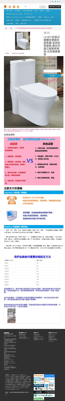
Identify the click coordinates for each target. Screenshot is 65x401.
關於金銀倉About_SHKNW (9, 356)
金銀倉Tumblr (18, 379)
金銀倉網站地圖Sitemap (24, 338)
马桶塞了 (31, 131)
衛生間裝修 (31, 129)
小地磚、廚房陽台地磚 (27, 10)
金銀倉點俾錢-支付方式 (9, 355)
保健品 (16, 23)
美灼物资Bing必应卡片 (21, 384)
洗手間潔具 (26, 129)
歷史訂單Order (52, 336)
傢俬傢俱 (17, 20)
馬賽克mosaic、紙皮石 (49, 17)
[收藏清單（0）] (55, 1)
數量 (45, 68)
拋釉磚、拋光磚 (9, 20)
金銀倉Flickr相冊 (14, 378)
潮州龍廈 (48, 57)
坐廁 (18, 129)
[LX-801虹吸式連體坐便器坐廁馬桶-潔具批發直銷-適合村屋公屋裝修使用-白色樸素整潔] (22, 40)
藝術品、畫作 (23, 23)
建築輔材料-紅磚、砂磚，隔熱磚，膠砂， (43, 20)
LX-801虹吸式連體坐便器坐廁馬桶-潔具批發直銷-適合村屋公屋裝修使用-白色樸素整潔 (33, 28)
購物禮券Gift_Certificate (39, 338)
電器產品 (40, 17)
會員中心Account (52, 335)
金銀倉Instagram (26, 383)
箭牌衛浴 (50, 129)
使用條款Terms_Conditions (10, 363)
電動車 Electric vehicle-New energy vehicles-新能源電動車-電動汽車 (21, 17)
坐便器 (13, 129)
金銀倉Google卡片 (16, 386)
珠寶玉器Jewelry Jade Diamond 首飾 (14, 14)
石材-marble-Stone (28, 14)
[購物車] (57, 1)
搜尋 (11, 28)
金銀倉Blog (28, 378)
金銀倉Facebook (18, 381)
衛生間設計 (37, 129)
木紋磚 (35, 10)
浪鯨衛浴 (46, 129)
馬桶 (8, 129)
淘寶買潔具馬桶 (10, 131)
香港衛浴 (55, 129)
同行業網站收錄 (9, 23)
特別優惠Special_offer (38, 339)
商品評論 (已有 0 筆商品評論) (18, 53)
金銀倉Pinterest (14, 375)
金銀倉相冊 (21, 378)
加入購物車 (52, 75)
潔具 (10, 129)
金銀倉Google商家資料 (20, 376)
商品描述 (7, 53)
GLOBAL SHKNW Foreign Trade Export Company (17, 387)
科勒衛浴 (42, 129)
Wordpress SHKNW (9, 376)
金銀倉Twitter (23, 375)
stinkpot (27, 131)
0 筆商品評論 (54, 79)
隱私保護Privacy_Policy (9, 361)
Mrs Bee (17, 389)
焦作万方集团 (18, 383)
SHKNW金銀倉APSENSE (10, 384)
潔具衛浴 (42, 10)
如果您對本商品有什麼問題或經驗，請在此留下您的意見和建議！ (52, 81)
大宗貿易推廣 (17, 10)
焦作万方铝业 (10, 383)
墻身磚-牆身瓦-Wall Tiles (27, 20)
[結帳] (59, 1)
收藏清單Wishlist (52, 338)
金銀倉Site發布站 (10, 379)
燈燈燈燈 (48, 10)
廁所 (16, 129)
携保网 (23, 386)
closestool (23, 131)
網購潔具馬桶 (17, 131)
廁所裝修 (22, 129)
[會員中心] (53, 1)
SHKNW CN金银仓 (10, 389)
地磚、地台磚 (9, 10)
